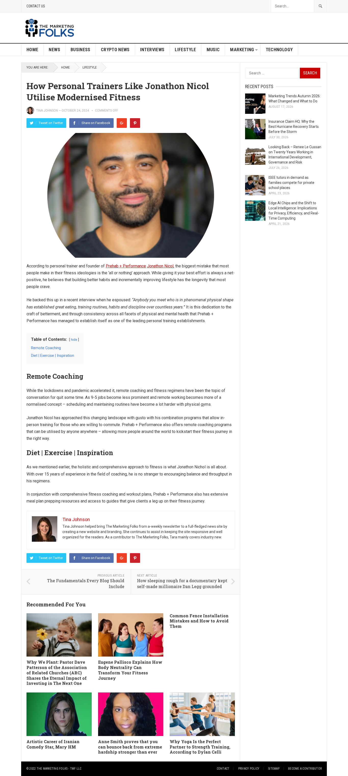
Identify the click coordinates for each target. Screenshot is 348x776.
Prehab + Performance (126, 266)
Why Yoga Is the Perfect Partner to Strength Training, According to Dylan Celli (200, 747)
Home (32, 49)
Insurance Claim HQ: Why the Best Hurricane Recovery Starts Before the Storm (294, 126)
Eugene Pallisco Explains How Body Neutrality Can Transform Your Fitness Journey (130, 669)
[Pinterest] (135, 123)
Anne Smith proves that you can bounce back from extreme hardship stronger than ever (130, 747)
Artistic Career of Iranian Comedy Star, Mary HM (52, 744)
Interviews (152, 49)
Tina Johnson (47, 110)
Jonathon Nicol (160, 266)
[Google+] (122, 123)
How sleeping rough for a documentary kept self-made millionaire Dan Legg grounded (182, 583)
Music (213, 49)
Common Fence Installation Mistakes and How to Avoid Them (199, 621)
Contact (223, 768)
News (54, 49)
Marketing (242, 49)
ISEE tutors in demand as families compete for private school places (291, 182)
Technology (279, 49)
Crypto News (115, 49)
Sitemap (273, 768)
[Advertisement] (234, 27)
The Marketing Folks (52, 768)
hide (74, 340)
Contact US (35, 6)
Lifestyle (185, 49)
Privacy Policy (248, 768)
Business (80, 49)
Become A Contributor (305, 768)
